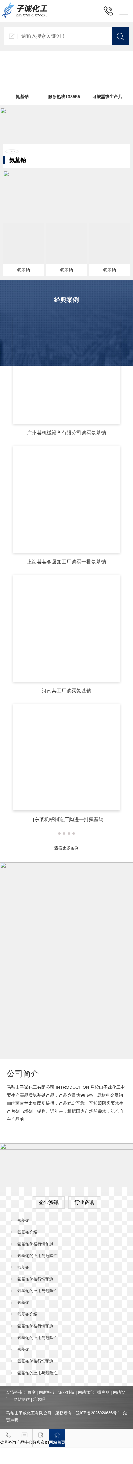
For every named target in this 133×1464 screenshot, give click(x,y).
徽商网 (103, 1392)
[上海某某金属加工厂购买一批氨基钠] (66, 448)
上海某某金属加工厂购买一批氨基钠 (66, 561)
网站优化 (86, 1392)
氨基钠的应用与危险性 (37, 1255)
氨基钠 (22, 96)
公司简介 (23, 1073)
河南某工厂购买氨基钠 (66, 690)
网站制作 (22, 1399)
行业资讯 (84, 1202)
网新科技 (47, 1392)
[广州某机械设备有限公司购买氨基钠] (66, 320)
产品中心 (24, 1442)
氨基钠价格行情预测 (35, 1243)
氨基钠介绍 (27, 1232)
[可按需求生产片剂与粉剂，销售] (110, 57)
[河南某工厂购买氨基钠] (66, 577)
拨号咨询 (8, 1442)
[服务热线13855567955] (66, 57)
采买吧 (39, 1399)
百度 (32, 1392)
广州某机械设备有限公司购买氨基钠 (66, 432)
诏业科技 (66, 1392)
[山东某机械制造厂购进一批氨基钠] (66, 706)
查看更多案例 (66, 848)
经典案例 (41, 1442)
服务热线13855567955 (70, 96)
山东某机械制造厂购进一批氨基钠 (66, 819)
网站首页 (57, 1442)
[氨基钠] (22, 57)
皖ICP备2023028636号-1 (98, 1413)
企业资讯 (49, 1202)
